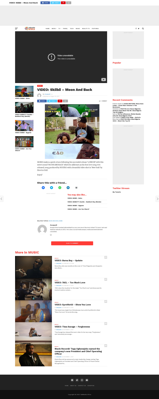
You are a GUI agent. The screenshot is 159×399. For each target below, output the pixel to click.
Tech (72, 28)
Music (78, 28)
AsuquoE (47, 94)
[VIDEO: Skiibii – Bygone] (24, 130)
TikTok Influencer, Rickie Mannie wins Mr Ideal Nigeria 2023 (127, 115)
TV (59, 28)
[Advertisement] (79, 13)
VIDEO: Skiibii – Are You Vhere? (23, 149)
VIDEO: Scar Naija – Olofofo (131, 117)
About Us (73, 385)
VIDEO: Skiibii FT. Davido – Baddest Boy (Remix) (24, 115)
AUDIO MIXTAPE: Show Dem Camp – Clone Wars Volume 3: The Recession (128, 105)
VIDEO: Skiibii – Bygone (23, 132)
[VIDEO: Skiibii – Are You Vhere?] (24, 147)
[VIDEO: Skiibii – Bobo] (24, 96)
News (54, 28)
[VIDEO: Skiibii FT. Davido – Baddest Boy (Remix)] (24, 112)
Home (48, 28)
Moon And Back (53, 221)
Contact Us (82, 385)
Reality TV (86, 28)
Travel (65, 28)
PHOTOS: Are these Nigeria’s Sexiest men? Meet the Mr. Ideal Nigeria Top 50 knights (127, 110)
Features (95, 28)
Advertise (90, 385)
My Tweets (117, 192)
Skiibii (60, 221)
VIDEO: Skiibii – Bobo (22, 98)
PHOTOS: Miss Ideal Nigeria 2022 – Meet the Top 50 (126, 120)
